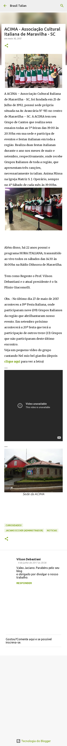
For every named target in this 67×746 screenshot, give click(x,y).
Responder (24, 583)
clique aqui (12, 361)
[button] (6, 45)
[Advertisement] (33, 694)
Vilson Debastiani (28, 559)
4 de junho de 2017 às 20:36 (32, 562)
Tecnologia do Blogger (36, 741)
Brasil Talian (18, 5)
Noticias (52, 530)
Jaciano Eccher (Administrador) (24, 530)
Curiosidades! (14, 525)
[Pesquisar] (62, 5)
